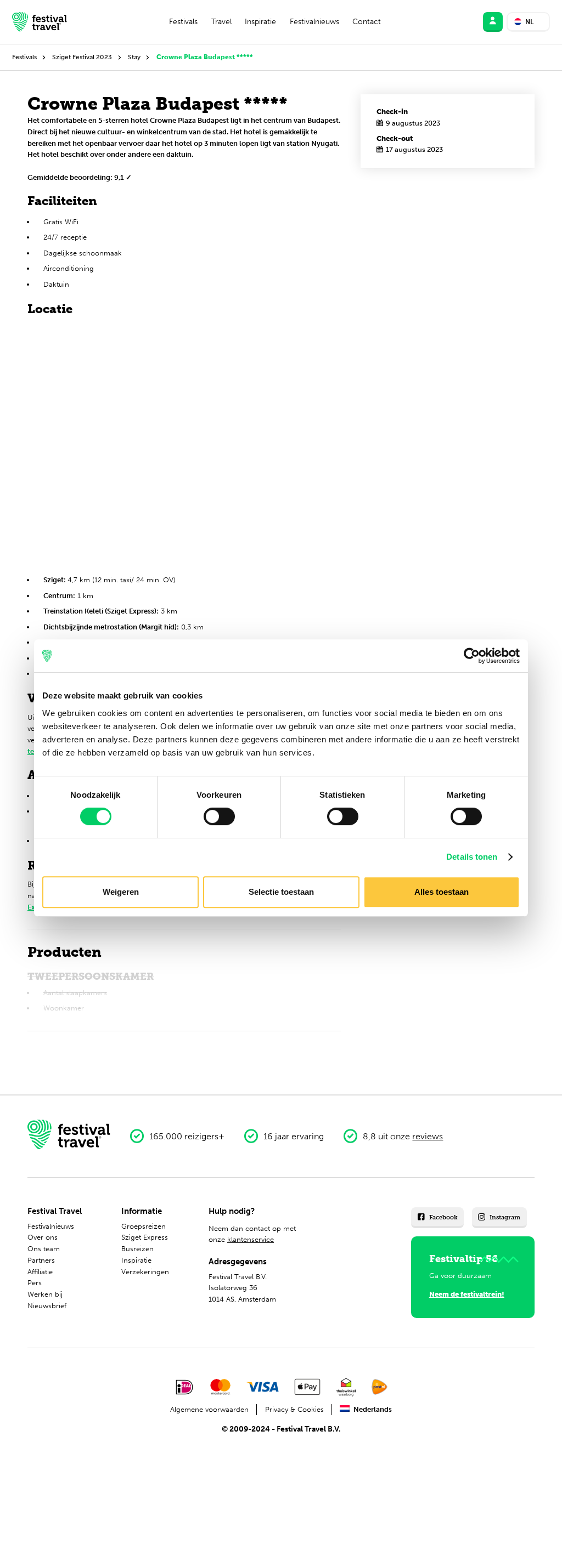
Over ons (42, 1237)
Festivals (183, 21)
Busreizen (137, 1249)
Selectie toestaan (281, 891)
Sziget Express (144, 1237)
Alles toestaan (441, 891)
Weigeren (121, 891)
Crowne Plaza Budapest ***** (204, 57)
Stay (134, 57)
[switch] (219, 816)
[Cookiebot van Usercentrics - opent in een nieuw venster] (472, 656)
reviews (427, 1136)
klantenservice (250, 1239)
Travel (221, 21)
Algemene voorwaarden (209, 1409)
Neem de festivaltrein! (466, 1294)
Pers (34, 1283)
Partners (41, 1260)
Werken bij (45, 1294)
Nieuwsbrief (46, 1306)
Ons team (43, 1249)
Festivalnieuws (314, 21)
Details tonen (471, 856)
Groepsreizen (143, 1226)
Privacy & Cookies (294, 1409)
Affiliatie (40, 1272)
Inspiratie (260, 21)
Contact (366, 21)
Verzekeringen (145, 1272)
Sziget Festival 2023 (82, 57)
